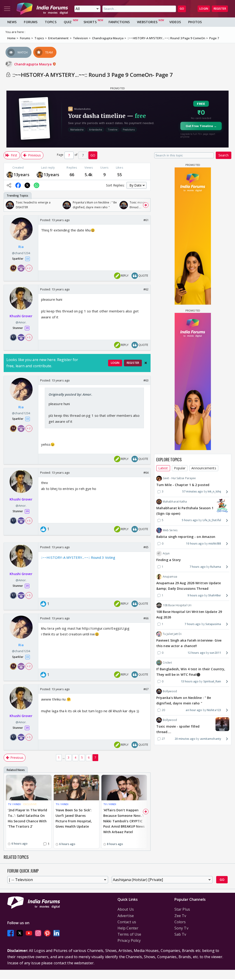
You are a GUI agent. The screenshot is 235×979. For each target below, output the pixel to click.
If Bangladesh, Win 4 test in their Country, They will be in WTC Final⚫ (190, 672)
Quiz (68, 22)
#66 (145, 618)
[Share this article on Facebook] (18, 185)
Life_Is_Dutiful (212, 520)
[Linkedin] (56, 933)
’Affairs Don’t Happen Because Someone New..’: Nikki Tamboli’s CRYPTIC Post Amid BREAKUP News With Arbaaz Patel (124, 821)
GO (182, 9)
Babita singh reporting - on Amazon (185, 536)
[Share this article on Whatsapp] (36, 185)
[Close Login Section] (146, 363)
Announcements (203, 468)
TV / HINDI (14, 804)
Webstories (147, 22)
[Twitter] (20, 933)
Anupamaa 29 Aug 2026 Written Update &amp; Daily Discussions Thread (188, 586)
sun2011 (215, 653)
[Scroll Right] (145, 205)
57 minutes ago (192, 491)
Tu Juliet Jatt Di (172, 634)
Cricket (167, 663)
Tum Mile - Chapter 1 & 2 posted (182, 485)
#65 (145, 547)
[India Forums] (42, 9)
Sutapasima (213, 624)
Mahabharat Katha (175, 501)
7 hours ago (198, 567)
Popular (180, 468)
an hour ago (194, 710)
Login (203, 9)
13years (21, 174)
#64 (145, 472)
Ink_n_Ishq (214, 491)
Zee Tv (180, 915)
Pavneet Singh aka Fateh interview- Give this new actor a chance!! (188, 643)
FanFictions (119, 22)
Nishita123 (214, 710)
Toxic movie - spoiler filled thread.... (177, 729)
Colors (180, 921)
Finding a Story (168, 560)
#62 (145, 289)
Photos (195, 22)
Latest (163, 468)
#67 (145, 689)
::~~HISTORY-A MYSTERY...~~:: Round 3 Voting (78, 557)
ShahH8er (214, 595)
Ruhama (215, 567)
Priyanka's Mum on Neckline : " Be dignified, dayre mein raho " (183, 700)
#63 (145, 380)
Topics (50, 22)
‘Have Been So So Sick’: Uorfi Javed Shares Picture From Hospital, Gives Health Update (74, 818)
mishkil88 (214, 543)
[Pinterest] (47, 933)
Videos (175, 22)
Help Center (128, 928)
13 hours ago (190, 681)
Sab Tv (180, 934)
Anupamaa (170, 576)
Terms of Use (129, 934)
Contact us (127, 921)
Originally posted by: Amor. (70, 394)
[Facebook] (10, 933)
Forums (30, 22)
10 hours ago (195, 543)
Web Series (170, 530)
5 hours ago (190, 520)
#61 (145, 220)
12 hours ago (196, 653)
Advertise (126, 915)
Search (223, 155)
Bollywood (170, 691)
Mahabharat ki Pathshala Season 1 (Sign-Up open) (184, 511)
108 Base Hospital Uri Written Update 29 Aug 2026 (189, 614)
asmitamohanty (210, 739)
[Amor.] (10, 174)
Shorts (90, 22)
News (12, 22)
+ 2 (28, 268)
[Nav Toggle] (7, 8)
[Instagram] (38, 933)
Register (220, 9)
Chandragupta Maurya (33, 64)
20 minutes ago (185, 739)
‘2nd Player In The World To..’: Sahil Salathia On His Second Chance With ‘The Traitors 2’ (27, 818)
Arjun (166, 553)
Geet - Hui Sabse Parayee (179, 478)
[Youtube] (29, 933)
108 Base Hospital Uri (177, 605)
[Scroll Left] (8, 205)
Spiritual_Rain (212, 681)
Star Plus (182, 909)
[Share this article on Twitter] (27, 185)
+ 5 (28, 337)
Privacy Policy (129, 940)
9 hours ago (195, 595)
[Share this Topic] (9, 185)
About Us (126, 909)
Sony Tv (181, 928)
